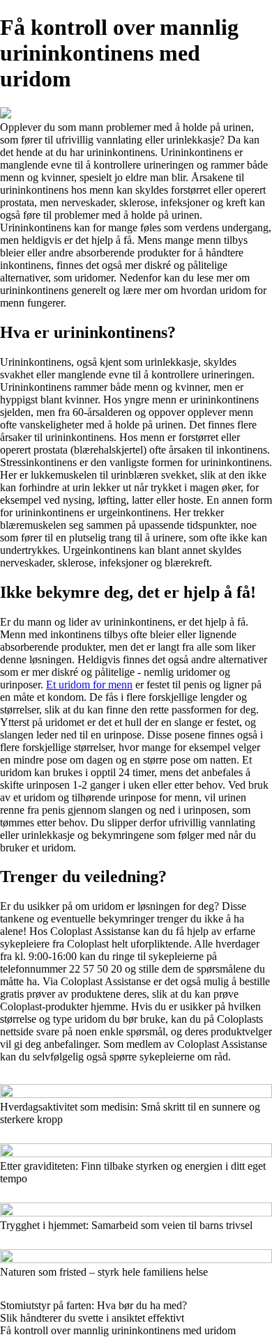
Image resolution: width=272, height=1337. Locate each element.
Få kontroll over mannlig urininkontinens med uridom (118, 1330)
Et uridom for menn (89, 684)
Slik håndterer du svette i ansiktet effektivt (92, 1318)
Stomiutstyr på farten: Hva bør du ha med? (93, 1305)
